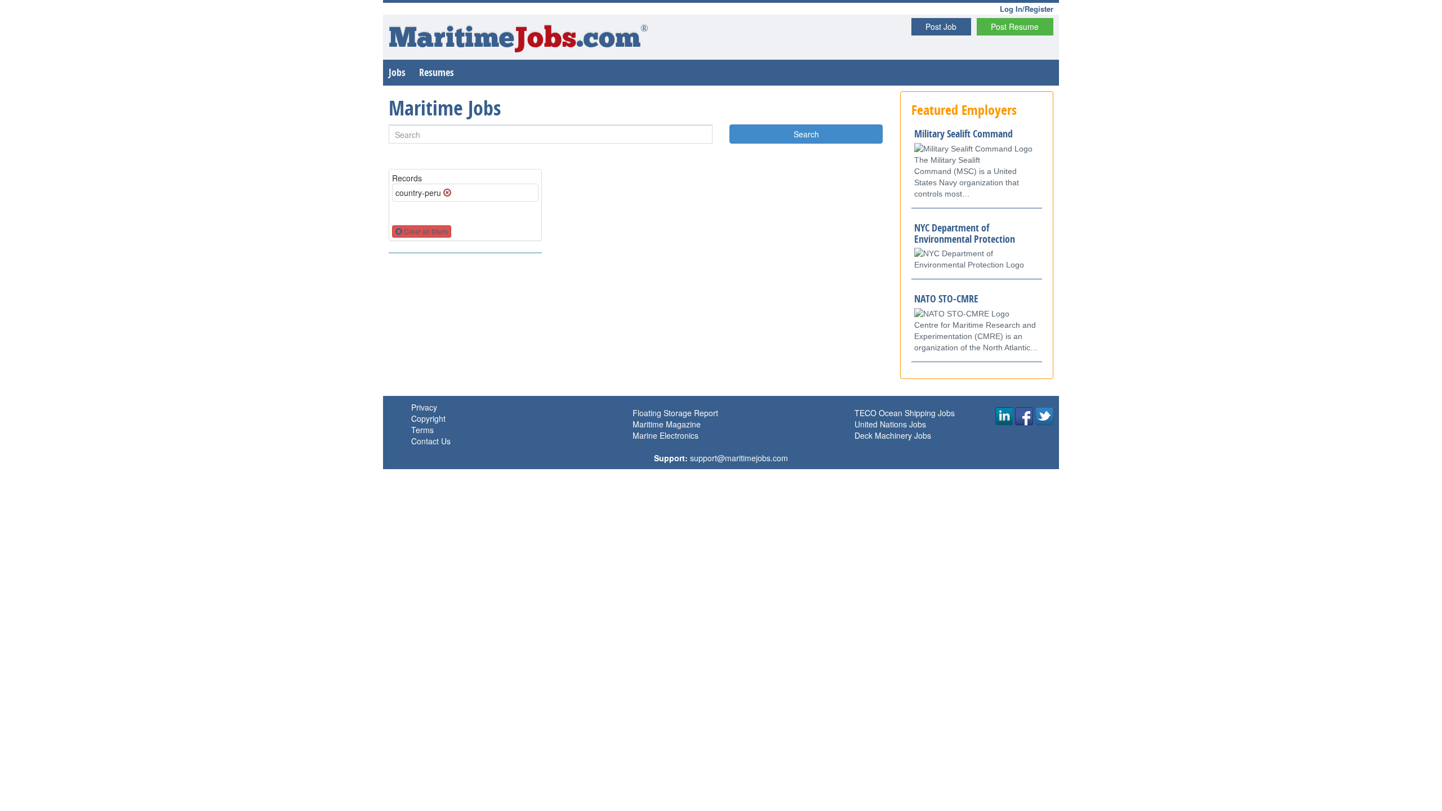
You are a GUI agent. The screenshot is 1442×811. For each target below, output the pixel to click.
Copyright (428, 418)
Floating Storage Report (675, 412)
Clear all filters (425, 231)
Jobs (397, 72)
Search (806, 134)
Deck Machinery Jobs (892, 435)
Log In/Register (1026, 8)
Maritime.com (518, 39)
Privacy (424, 407)
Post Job (940, 26)
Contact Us (431, 441)
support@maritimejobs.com (739, 458)
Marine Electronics (665, 435)
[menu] (465, 252)
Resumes (436, 72)
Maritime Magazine (667, 424)
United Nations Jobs (890, 424)
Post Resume (1015, 26)
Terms (422, 429)
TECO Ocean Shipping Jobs (904, 412)
